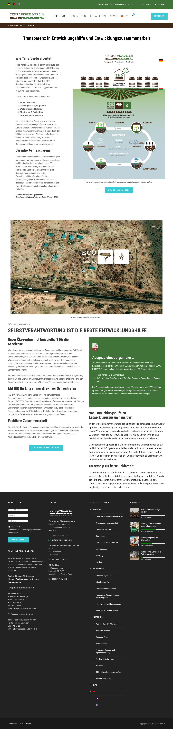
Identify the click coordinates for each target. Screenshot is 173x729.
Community (100, 536)
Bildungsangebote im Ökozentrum (149, 538)
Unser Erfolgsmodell (104, 576)
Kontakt (99, 562)
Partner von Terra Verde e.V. (107, 543)
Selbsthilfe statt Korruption (107, 611)
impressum (26, 723)
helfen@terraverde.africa (62, 540)
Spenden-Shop (102, 637)
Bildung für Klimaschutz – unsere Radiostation (151, 524)
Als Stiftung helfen (103, 679)
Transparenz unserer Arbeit (107, 523)
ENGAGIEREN (98, 16)
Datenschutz (13, 723)
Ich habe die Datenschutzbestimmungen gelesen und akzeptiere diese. (24, 529)
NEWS (113, 16)
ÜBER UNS (59, 16)
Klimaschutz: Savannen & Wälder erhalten (151, 553)
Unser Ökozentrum (103, 530)
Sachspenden (101, 644)
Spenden (159, 16)
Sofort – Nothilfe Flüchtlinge (107, 624)
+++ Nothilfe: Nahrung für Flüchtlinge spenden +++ (113, 4)
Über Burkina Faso (103, 582)
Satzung (99, 556)
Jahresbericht (101, 549)
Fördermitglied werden (105, 659)
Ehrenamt (100, 666)
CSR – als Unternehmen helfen (108, 672)
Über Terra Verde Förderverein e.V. (109, 517)
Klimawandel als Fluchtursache (108, 604)
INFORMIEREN (77, 16)
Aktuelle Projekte (103, 631)
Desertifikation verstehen (106, 589)
